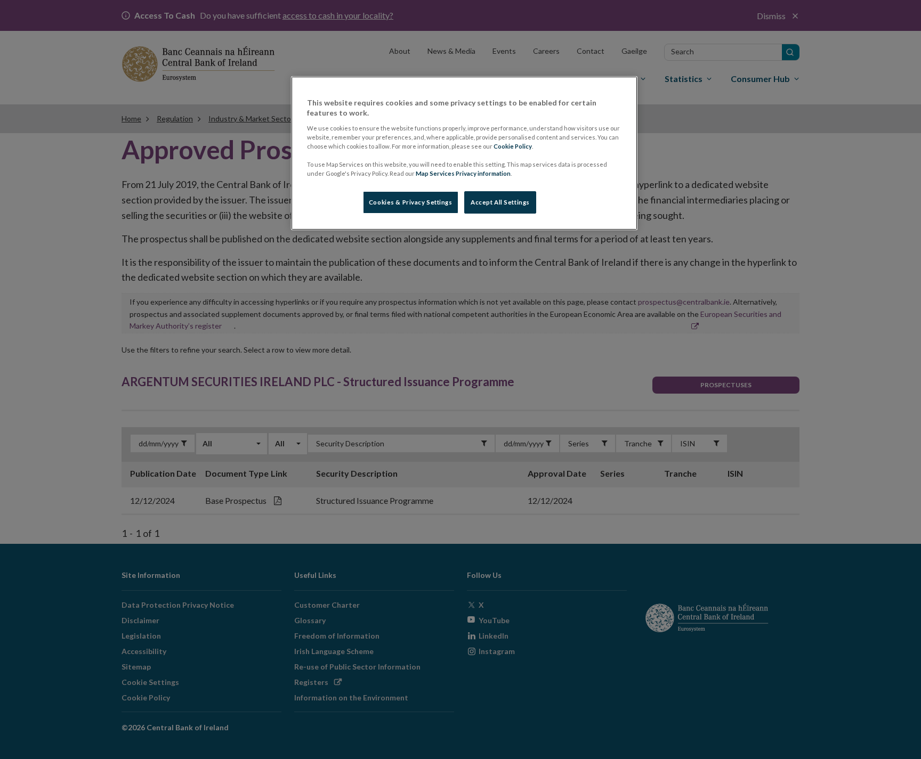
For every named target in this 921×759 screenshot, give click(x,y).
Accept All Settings (500, 202)
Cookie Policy (513, 146)
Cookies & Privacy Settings (411, 202)
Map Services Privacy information (463, 173)
